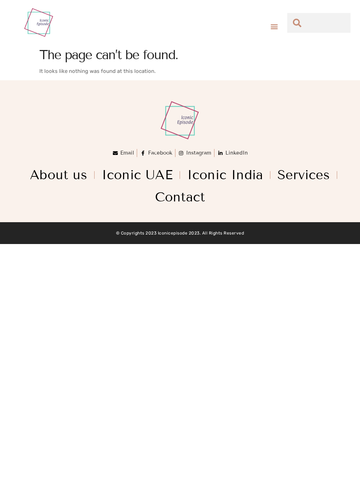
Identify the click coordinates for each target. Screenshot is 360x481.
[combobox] (319, 23)
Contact (180, 197)
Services (303, 175)
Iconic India (225, 175)
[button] (274, 26)
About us (58, 175)
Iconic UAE (137, 175)
